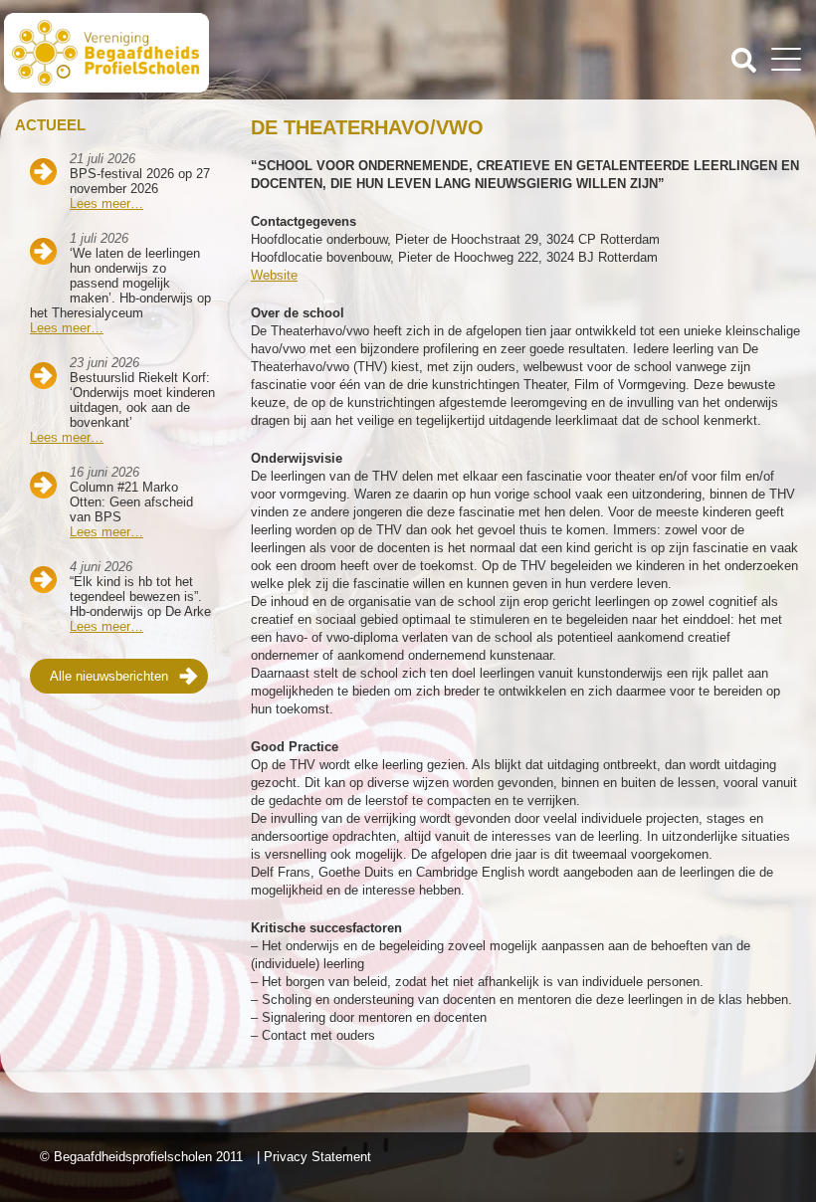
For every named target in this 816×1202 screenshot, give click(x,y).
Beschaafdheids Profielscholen (208, 53)
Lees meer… (106, 203)
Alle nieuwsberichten (109, 676)
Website (274, 275)
